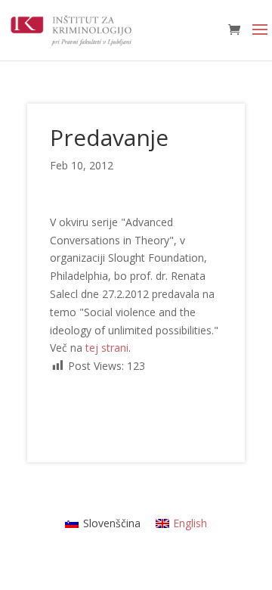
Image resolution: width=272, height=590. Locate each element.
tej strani (106, 347)
